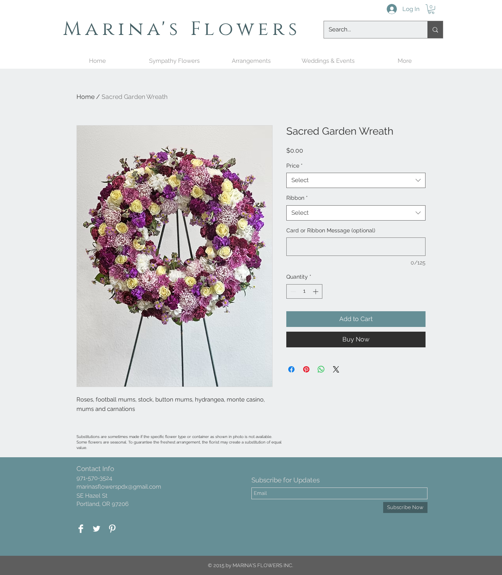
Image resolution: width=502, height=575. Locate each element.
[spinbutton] (304, 291)
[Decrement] (292, 291)
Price (294, 165)
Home (85, 96)
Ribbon (297, 198)
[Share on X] (336, 369)
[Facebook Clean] (80, 528)
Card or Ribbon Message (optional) (330, 230)
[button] (431, 9)
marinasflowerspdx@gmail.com (118, 486)
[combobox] (356, 180)
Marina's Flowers (182, 29)
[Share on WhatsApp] (321, 369)
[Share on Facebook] (291, 369)
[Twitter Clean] (96, 528)
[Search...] (435, 29)
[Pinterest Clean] (112, 528)
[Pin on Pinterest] (306, 369)
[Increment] (316, 291)
